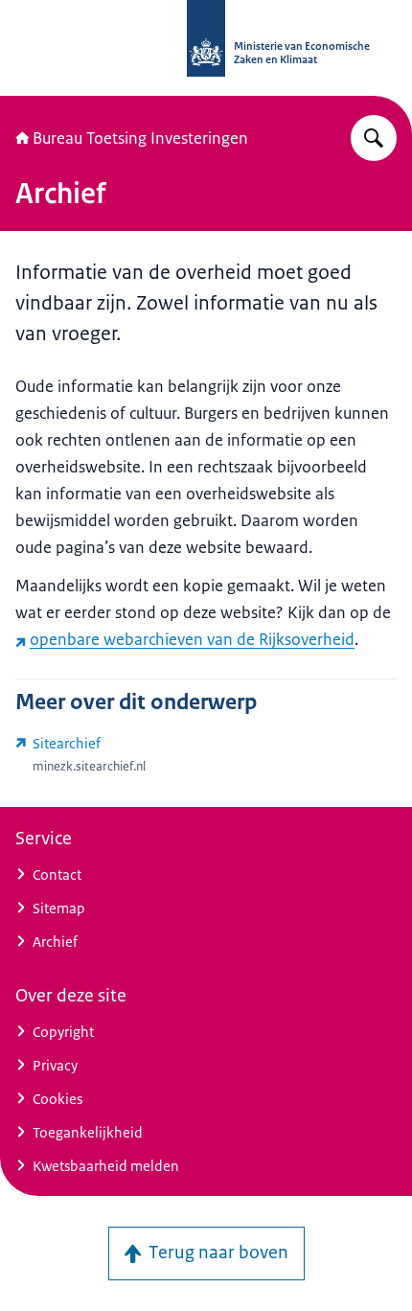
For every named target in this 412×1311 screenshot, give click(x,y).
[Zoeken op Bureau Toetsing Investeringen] (374, 138)
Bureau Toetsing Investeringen (140, 138)
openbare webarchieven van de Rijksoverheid (192, 639)
